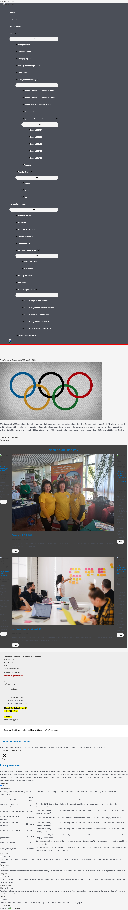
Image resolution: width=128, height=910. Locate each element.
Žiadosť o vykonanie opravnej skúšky (39, 308)
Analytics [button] (3, 874)
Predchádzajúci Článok (9, 437)
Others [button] (2, 897)
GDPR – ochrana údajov (27, 336)
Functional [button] (4, 853)
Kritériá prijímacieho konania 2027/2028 (39, 98)
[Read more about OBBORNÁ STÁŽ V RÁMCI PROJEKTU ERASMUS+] (122, 467)
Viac (3, 502)
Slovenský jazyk (30, 261)
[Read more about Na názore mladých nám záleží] (63, 625)
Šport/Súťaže (17, 360)
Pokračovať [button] (16, 750)
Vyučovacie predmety (26, 229)
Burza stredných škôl (22, 535)
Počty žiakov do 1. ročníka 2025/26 (37, 105)
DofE (26, 197)
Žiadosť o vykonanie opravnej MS (37, 322)
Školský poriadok (25, 276)
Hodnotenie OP (24, 243)
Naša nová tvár (15, 26)
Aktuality (13, 19)
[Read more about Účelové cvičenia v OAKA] (4, 461)
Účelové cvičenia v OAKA (4, 468)
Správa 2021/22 (36, 144)
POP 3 (26, 190)
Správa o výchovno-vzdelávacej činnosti (40, 119)
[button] (15, 33)
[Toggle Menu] (34, 39)
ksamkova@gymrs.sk (12, 720)
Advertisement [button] (5, 885)
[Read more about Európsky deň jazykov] (4, 567)
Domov (12, 12)
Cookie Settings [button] (6, 750)
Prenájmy (28, 165)
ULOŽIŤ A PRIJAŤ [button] (7, 905)
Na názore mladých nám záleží (26, 629)
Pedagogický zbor (25, 59)
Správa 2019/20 (36, 158)
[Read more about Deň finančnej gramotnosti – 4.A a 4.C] (122, 561)
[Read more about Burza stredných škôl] (63, 531)
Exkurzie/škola (4, 476)
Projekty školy (23, 172)
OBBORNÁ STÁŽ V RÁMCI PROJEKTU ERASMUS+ (121, 478)
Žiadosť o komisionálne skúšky (36, 315)
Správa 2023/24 (36, 130)
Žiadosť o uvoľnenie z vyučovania (37, 329)
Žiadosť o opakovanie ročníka (36, 301)
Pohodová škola (24, 52)
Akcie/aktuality (5, 360)
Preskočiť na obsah (7, 1)
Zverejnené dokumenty (27, 80)
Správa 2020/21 (36, 151)
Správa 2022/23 (36, 137)
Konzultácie (23, 283)
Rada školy (22, 73)
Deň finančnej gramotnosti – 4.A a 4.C (121, 569)
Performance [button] (5, 865)
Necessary (6, 786)
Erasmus (27, 183)
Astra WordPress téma (49, 730)
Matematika (28, 269)
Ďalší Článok (6, 440)
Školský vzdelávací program (35, 112)
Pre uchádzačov (24, 215)
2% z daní (22, 222)
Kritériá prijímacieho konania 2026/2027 (39, 91)
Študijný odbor (24, 45)
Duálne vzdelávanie (25, 236)
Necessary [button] (4, 783)
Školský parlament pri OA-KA (30, 66)
